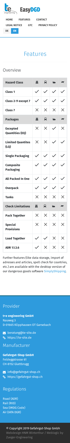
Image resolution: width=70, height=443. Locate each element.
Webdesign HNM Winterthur (25, 432)
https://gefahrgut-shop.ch (25, 376)
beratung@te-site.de (21, 332)
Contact (41, 19)
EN (14, 31)
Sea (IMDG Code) (14, 407)
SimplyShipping (55, 271)
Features (24, 19)
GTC (30, 25)
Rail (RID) (9, 403)
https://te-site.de (19, 337)
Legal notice (14, 25)
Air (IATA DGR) (12, 412)
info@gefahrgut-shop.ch (23, 371)
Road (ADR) (10, 398)
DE (6, 31)
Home (9, 19)
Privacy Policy (47, 25)
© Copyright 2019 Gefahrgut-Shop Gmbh (33, 428)
